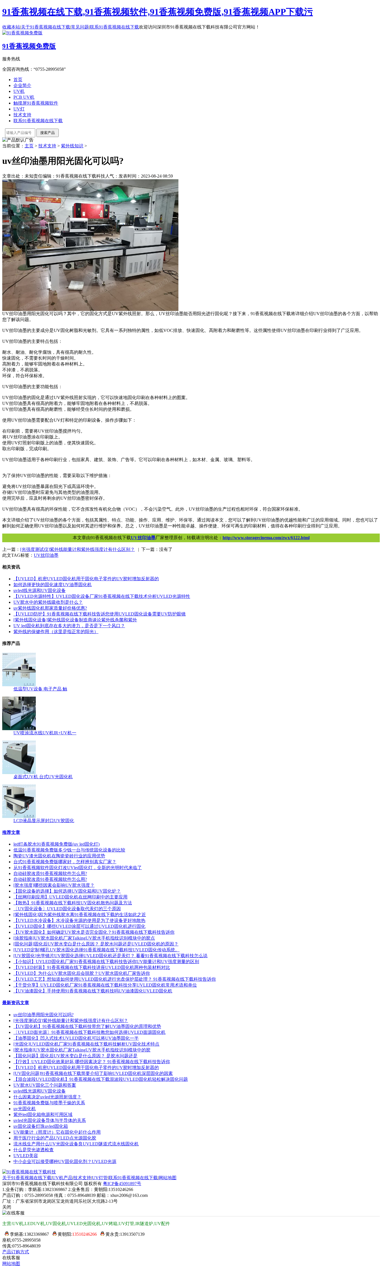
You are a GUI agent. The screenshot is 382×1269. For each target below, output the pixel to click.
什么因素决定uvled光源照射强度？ (47, 1097)
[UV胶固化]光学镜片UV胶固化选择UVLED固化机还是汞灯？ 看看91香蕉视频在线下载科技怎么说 (110, 955)
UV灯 (19, 109)
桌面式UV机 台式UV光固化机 (43, 776)
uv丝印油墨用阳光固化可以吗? (43, 1014)
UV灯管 (100, 1177)
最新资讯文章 (15, 1002)
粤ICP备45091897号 (122, 1183)
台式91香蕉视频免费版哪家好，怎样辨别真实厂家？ (64, 861)
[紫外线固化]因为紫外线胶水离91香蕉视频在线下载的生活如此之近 (79, 914)
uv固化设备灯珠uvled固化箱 (40, 1126)
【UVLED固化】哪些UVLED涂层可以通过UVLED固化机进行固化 (79, 926)
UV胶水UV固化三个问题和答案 (44, 1085)
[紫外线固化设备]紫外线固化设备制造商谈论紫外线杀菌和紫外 (75, 619)
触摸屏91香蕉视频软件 (35, 103)
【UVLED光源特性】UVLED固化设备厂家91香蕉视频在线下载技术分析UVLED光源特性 (101, 596)
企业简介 (22, 85)
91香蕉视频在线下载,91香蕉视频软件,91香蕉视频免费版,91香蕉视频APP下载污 (157, 12)
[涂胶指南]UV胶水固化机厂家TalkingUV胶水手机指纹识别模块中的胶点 (84, 938)
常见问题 (80, 27)
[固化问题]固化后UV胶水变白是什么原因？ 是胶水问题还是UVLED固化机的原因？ (95, 944)
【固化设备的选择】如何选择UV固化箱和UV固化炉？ (67, 891)
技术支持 (22, 114)
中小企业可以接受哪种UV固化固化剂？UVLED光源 (64, 1161)
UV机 (19, 91)
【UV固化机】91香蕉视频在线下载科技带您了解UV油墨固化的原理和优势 (87, 1026)
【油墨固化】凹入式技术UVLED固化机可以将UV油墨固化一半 (76, 1038)
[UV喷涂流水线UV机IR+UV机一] (19, 728)
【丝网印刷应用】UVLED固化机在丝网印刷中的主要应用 (70, 897)
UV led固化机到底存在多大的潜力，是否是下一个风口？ (69, 625)
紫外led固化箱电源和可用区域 (42, 1114)
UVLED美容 (25, 1155)
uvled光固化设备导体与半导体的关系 (49, 1120)
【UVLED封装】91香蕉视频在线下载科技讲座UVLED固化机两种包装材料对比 (91, 967)
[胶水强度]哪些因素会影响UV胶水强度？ (54, 885)
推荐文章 (11, 832)
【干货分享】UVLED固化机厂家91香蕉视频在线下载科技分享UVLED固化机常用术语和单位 (105, 985)
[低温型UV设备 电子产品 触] (19, 684)
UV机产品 (62, 1177)
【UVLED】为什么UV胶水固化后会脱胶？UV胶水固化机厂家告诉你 (81, 973)
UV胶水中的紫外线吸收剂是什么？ (48, 602)
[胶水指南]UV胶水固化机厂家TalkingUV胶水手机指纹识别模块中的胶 (81, 1050)
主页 (29, 145)
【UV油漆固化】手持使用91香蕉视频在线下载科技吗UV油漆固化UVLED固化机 (92, 991)
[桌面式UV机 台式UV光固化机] (19, 772)
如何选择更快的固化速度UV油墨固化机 (52, 584)
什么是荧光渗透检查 (33, 1149)
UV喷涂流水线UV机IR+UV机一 (44, 732)
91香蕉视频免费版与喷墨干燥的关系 (49, 1102)
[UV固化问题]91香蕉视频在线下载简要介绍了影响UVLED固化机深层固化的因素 (93, 1073)
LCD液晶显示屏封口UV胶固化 (43, 820)
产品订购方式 (15, 1251)
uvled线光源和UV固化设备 (39, 590)
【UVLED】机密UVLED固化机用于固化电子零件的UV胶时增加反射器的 (86, 578)
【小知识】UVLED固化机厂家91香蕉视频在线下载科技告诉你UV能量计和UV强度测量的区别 (106, 961)
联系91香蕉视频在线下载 (114, 27)
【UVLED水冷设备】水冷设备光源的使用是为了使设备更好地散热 (79, 920)
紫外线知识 (72, 145)
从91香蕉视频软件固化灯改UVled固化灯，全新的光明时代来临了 (77, 867)
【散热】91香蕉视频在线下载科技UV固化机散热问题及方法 (72, 902)
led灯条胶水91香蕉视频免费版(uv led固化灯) (56, 844)
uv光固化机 (24, 1108)
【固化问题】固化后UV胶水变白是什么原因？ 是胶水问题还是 (75, 1055)
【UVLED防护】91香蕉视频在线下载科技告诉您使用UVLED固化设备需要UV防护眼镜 (99, 614)
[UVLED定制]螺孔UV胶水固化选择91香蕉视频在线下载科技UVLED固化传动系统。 (96, 949)
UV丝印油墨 (143, 537)
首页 (17, 79)
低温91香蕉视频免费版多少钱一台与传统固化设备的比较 (69, 850)
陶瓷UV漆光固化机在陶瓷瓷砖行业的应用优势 (59, 855)
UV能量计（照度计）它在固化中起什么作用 (57, 1132)
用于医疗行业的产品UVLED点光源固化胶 (54, 1138)
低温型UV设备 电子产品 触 (40, 689)
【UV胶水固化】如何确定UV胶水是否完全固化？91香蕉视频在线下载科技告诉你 (94, 932)
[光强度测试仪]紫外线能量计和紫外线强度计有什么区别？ (77, 549)
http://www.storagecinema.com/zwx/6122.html (266, 537)
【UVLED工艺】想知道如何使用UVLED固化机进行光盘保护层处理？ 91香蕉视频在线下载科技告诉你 (114, 979)
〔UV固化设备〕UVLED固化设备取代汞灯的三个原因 (67, 908)
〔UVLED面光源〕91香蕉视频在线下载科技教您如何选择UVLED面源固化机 (89, 1032)
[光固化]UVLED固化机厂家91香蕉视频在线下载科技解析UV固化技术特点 (86, 1044)
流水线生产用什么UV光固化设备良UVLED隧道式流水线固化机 (76, 1143)
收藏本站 (11, 27)
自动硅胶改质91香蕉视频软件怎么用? (50, 873)
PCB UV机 (23, 97)
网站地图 (167, 1177)
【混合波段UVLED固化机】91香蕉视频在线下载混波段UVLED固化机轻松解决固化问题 (100, 1079)
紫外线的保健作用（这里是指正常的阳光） (55, 631)
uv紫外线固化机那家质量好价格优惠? (50, 608)
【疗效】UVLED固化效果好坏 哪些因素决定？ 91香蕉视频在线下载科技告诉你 (91, 1061)
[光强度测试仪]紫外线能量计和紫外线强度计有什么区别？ (70, 1020)
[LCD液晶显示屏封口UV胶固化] (19, 816)
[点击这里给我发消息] (5, 1234)
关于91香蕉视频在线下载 (45, 27)
